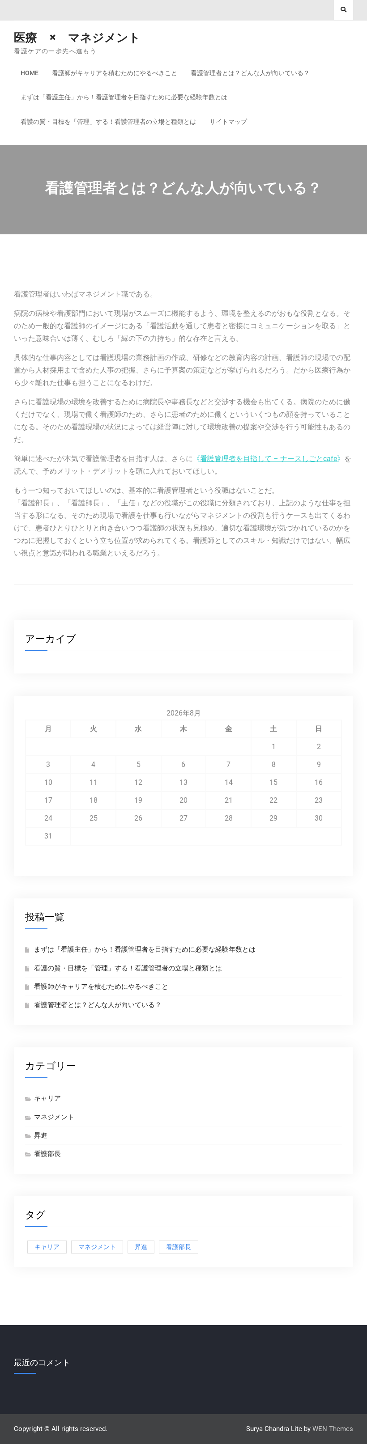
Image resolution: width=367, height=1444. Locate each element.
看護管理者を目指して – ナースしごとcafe (268, 458)
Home (29, 72)
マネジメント (54, 1117)
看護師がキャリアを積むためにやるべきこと (114, 72)
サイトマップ (228, 121)
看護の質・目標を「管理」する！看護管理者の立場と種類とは (108, 121)
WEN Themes (332, 1429)
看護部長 (47, 1154)
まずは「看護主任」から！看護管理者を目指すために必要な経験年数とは (124, 97)
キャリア (47, 1098)
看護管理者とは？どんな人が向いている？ (250, 72)
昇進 (40, 1135)
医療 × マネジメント (77, 38)
